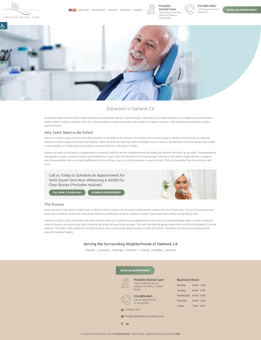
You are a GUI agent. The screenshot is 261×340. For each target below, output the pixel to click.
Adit (177, 334)
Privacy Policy (121, 334)
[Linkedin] (127, 323)
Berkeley (157, 250)
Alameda (90, 250)
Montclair (171, 250)
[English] (70, 10)
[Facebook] (122, 323)
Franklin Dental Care (167, 7)
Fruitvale (145, 250)
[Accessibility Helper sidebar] (3, 25)
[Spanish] (74, 10)
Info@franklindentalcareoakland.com (144, 316)
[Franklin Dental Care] (21, 10)
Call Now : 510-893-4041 (67, 192)
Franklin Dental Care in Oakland (176, 118)
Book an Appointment (242, 10)
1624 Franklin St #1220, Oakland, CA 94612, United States (170, 15)
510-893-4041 (207, 6)
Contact (138, 10)
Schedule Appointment (106, 192)
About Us (83, 10)
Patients (125, 10)
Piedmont (131, 250)
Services (113, 10)
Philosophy (98, 10)
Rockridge (118, 250)
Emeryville (103, 250)
